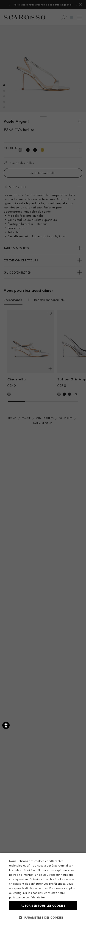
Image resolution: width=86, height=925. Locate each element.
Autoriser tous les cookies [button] (43, 906)
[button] (43, 917)
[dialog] (43, 462)
